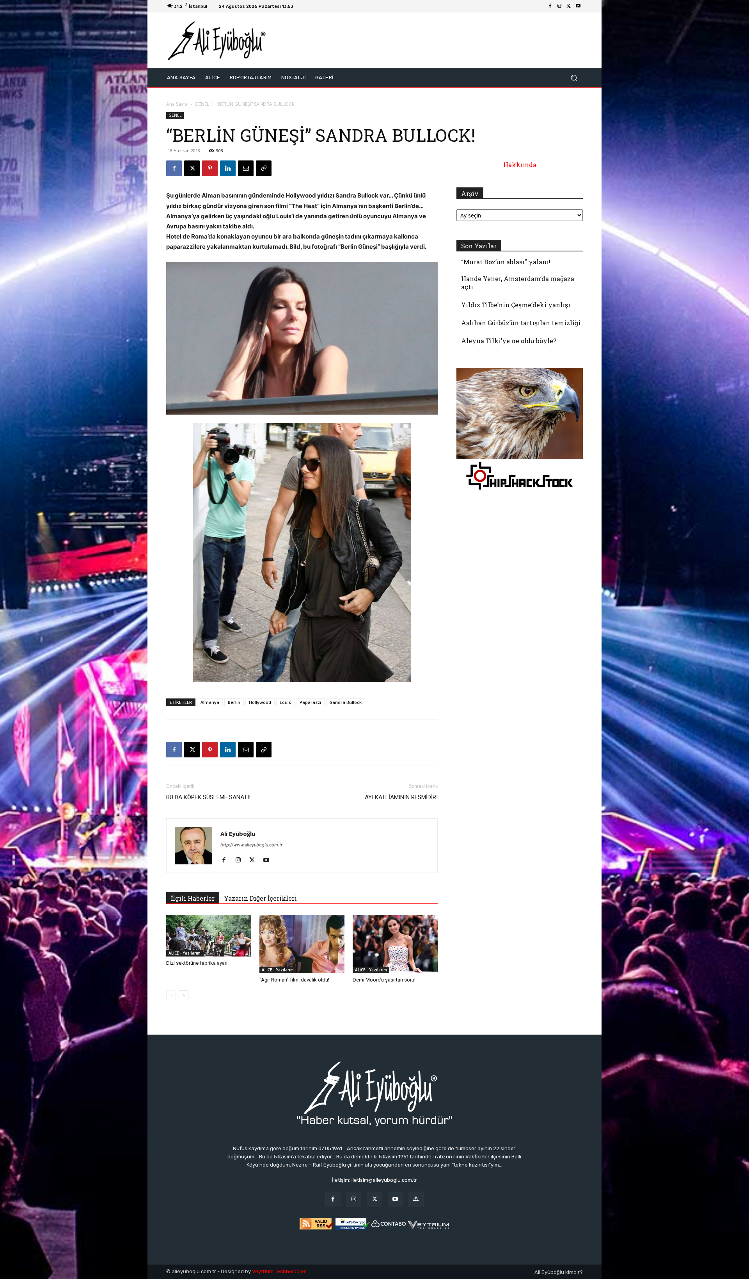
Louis (285, 702)
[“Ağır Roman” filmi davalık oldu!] (301, 944)
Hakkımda (519, 164)
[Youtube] (578, 6)
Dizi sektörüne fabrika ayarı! (197, 963)
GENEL (202, 104)
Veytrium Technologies (279, 1271)
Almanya (210, 702)
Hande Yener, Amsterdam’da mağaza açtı (517, 282)
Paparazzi (310, 702)
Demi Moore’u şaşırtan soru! (384, 980)
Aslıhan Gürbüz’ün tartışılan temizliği (520, 323)
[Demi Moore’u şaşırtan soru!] (395, 944)
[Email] (246, 168)
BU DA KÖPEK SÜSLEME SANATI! (208, 797)
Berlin (234, 702)
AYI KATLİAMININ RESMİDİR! (401, 797)
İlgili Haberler (193, 898)
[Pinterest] (210, 168)
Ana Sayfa (177, 104)
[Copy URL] (264, 168)
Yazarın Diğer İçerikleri (260, 898)
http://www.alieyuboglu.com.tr (251, 845)
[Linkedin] (228, 168)
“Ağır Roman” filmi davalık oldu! (294, 980)
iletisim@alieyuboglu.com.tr (384, 1180)
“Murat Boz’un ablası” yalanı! (505, 262)
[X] (568, 6)
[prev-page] (171, 995)
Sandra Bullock (346, 702)
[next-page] (183, 995)
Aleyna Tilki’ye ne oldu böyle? (508, 341)
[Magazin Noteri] (416, 1199)
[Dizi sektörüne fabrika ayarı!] (208, 935)
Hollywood (260, 702)
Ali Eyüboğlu (237, 833)
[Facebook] (550, 6)
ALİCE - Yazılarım (185, 953)
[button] (573, 78)
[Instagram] (559, 6)
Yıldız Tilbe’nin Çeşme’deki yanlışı (515, 305)
